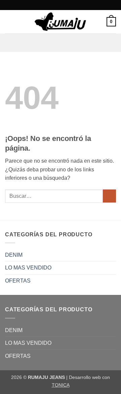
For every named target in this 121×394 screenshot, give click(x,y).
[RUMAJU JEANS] (60, 21)
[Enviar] (109, 196)
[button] (9, 21)
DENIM (14, 255)
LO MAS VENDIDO (28, 267)
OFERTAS (18, 281)
